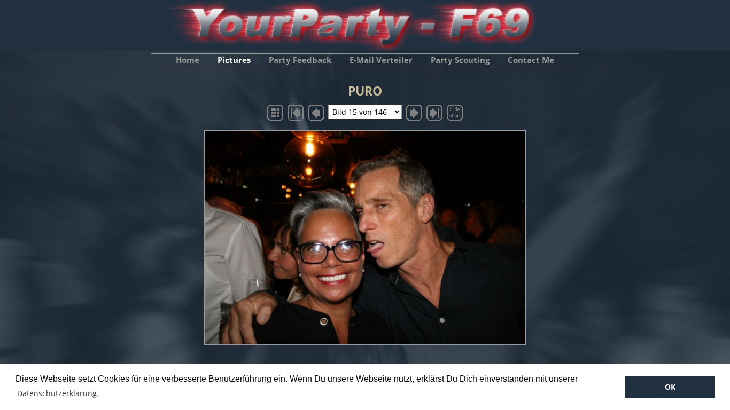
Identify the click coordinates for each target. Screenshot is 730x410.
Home (187, 59)
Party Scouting (460, 59)
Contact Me (531, 59)
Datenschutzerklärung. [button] (58, 393)
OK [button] (670, 387)
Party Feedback (300, 59)
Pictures (234, 59)
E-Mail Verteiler (381, 59)
